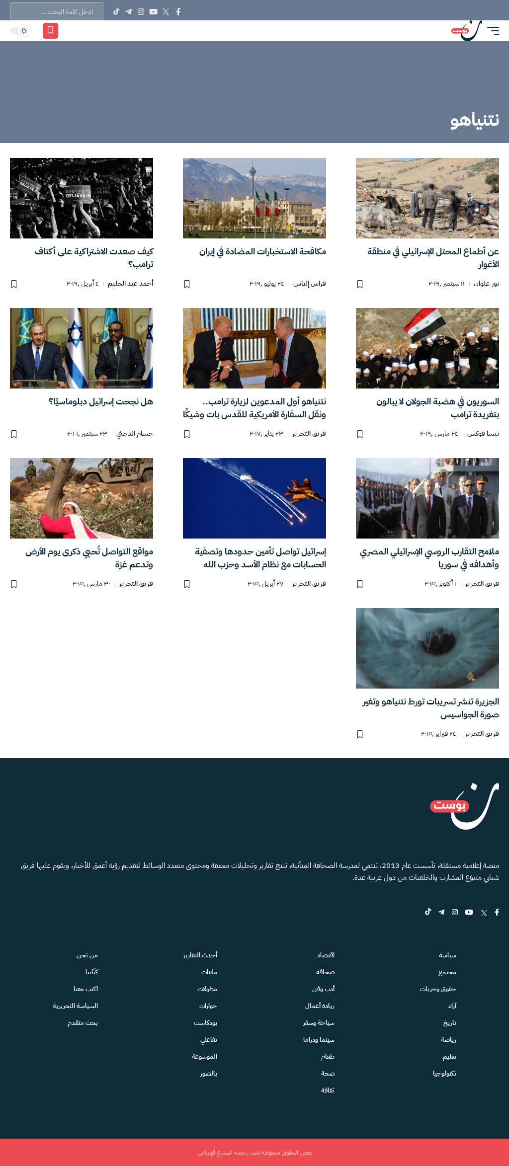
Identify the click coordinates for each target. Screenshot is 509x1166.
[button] (490, 31)
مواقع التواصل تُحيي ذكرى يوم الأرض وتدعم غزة (89, 557)
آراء (452, 1006)
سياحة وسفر (319, 1022)
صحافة (325, 972)
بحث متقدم (83, 1022)
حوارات (208, 1006)
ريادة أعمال (320, 1006)
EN (85, 30)
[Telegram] (128, 11)
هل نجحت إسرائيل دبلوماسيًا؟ (101, 401)
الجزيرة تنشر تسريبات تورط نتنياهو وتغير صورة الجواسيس (431, 708)
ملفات (209, 972)
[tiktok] (428, 913)
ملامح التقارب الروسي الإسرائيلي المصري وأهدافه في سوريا (429, 557)
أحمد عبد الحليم (130, 284)
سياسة (447, 955)
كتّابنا (91, 972)
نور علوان (486, 284)
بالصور (208, 1073)
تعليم (449, 1056)
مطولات (207, 989)
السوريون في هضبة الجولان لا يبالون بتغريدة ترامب (437, 407)
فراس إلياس (309, 284)
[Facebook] (178, 11)
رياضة (448, 1039)
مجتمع (447, 972)
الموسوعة (204, 1056)
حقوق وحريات (438, 989)
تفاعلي (208, 1039)
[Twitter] (166, 11)
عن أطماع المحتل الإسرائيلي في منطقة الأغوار (433, 257)
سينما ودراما (319, 1039)
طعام (328, 1056)
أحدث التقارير (200, 955)
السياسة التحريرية (75, 1006)
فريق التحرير (309, 434)
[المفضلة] (50, 31)
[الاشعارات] (71, 31)
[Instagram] (141, 11)
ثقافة (328, 1090)
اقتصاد (326, 955)
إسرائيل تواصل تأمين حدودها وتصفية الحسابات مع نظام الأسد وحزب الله (260, 557)
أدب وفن (323, 989)
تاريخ (449, 1022)
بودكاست (205, 1022)
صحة (328, 1073)
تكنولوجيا (444, 1073)
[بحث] (99, 31)
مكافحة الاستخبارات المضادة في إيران (262, 251)
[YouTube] (153, 11)
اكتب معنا (86, 989)
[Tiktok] (116, 11)
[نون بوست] (466, 30)
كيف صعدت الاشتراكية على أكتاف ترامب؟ (94, 257)
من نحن (87, 955)
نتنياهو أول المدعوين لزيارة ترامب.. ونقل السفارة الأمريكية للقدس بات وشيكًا (254, 407)
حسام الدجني (134, 434)
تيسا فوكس (483, 434)
